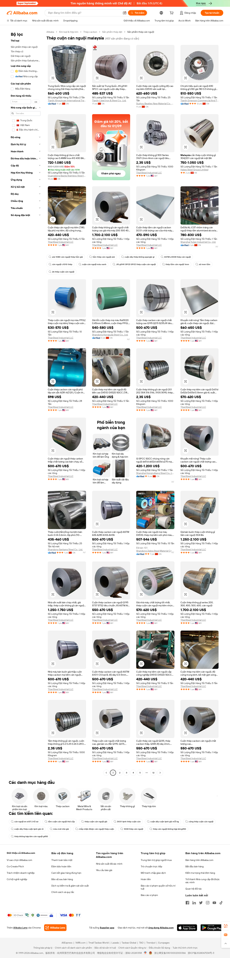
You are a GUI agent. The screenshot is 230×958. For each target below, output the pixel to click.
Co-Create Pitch (15, 866)
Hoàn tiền (146, 879)
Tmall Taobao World (98, 942)
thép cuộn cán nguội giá (96, 821)
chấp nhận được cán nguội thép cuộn (96, 829)
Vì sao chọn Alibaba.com (19, 860)
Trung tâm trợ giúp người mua (156, 860)
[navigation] (25, 402)
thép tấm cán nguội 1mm (177, 264)
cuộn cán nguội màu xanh (94, 264)
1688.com (80, 942)
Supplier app (107, 927)
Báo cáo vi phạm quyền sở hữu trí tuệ (158, 887)
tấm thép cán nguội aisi (104, 257)
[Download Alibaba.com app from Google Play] (212, 927)
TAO (141, 942)
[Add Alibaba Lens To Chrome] (55, 927)
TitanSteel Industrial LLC (149, 172)
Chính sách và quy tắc (62, 892)
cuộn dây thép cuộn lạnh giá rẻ (28, 829)
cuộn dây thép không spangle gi (139, 257)
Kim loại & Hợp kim (68, 32)
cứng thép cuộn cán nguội (201, 821)
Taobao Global (129, 942)
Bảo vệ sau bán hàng (62, 879)
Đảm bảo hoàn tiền (61, 866)
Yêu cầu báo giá (104, 870)
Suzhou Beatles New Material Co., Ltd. (155, 103)
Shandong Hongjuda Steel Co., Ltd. (110, 334)
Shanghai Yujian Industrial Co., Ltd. (198, 242)
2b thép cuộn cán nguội (63, 272)
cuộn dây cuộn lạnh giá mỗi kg (164, 821)
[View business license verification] (145, 953)
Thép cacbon (90, 32)
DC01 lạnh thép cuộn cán (129, 821)
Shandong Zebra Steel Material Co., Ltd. (155, 550)
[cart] (172, 13)
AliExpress (67, 942)
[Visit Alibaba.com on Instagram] (208, 903)
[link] (225, 926)
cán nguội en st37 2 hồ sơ (26, 821)
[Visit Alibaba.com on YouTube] (214, 903)
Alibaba (50, 32)
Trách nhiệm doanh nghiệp (21, 873)
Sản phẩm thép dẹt (112, 32)
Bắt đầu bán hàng (194, 866)
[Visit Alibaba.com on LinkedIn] (194, 903)
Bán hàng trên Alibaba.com (199, 860)
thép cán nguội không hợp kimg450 (169, 829)
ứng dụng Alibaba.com (161, 927)
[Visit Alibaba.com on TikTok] (221, 903)
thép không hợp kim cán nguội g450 (31, 836)
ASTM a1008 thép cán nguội (177, 257)
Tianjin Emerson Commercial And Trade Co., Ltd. (199, 100)
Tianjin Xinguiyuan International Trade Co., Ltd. (67, 100)
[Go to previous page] (106, 773)
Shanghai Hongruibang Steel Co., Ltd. (155, 473)
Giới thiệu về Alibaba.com (21, 853)
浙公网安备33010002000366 (170, 953)
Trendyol (150, 942)
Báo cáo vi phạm (149, 895)
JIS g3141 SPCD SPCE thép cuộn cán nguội (136, 264)
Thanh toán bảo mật (61, 860)
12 (153, 773)
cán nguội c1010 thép (62, 264)
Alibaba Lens (20, 927)
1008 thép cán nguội (133, 829)
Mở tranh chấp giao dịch (153, 873)
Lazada (115, 942)
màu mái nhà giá (61, 829)
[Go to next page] (160, 773)
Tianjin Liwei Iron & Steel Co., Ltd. (109, 100)
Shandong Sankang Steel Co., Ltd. (65, 549)
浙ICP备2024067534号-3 (201, 953)
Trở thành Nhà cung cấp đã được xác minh (202, 881)
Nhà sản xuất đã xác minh (109, 863)
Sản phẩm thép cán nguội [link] (140, 32)
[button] (125, 13)
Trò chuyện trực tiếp (151, 866)
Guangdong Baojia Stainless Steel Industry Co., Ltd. (67, 175)
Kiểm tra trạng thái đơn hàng (200, 873)
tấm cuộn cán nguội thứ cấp (61, 821)
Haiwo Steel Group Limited (194, 169)
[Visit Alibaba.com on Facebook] (187, 903)
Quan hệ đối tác (193, 888)
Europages (164, 942)
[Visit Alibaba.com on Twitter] (201, 903)
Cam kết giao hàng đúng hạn (66, 873)
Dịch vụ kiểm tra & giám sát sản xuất (70, 885)
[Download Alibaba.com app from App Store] (187, 927)
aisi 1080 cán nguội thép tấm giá (67, 257)
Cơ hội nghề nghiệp (17, 879)
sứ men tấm (204, 264)
